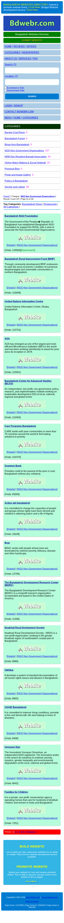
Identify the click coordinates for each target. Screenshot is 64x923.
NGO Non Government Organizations (24, 150)
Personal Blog (12, 168)
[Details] (11, 245)
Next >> (32, 832)
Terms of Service (32, 901)
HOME (8, 46)
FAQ (35, 58)
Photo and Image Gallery (18, 175)
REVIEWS (19, 46)
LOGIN (8, 105)
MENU (8, 117)
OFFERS (31, 46)
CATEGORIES (12, 52)
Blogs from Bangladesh (17, 144)
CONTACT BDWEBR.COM (19, 111)
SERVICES (25, 58)
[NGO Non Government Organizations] (37, 245)
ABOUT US (11, 58)
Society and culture (15, 187)
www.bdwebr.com (33, 897)
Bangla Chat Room (15, 132)
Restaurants (50, 204)
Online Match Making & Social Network (25, 162)
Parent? (6, 196)
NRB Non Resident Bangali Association (26, 156)
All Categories (10, 207)
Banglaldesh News (32, 204)
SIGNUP (18, 105)
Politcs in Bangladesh (16, 181)
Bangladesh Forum (15, 138)
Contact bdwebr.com (49, 897)
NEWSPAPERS (30, 52)
